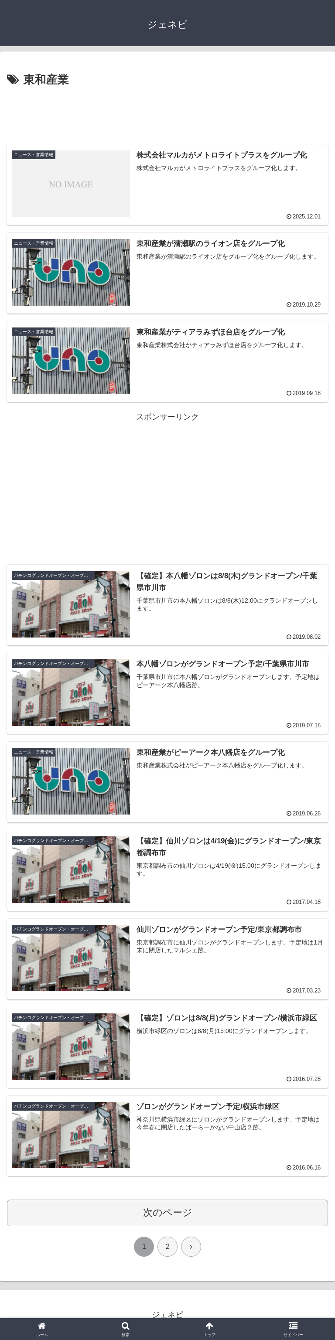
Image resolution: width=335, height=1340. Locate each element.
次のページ (167, 1212)
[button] (309, 1181)
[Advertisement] (167, 113)
